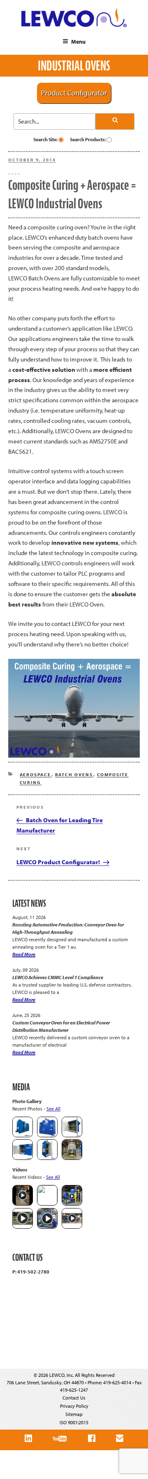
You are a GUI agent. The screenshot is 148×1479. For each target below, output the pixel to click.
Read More (23, 954)
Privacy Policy (74, 1406)
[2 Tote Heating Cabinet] (22, 1158)
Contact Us (74, 1398)
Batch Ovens (74, 774)
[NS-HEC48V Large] (47, 1135)
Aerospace (35, 774)
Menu (78, 41)
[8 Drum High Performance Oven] (47, 1158)
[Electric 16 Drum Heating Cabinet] (72, 1135)
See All (53, 1109)
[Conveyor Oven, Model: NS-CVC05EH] (72, 1158)
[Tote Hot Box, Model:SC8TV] (22, 1135)
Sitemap (74, 1414)
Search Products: (88, 139)
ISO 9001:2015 (74, 1422)
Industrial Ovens (74, 66)
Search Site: (45, 139)
